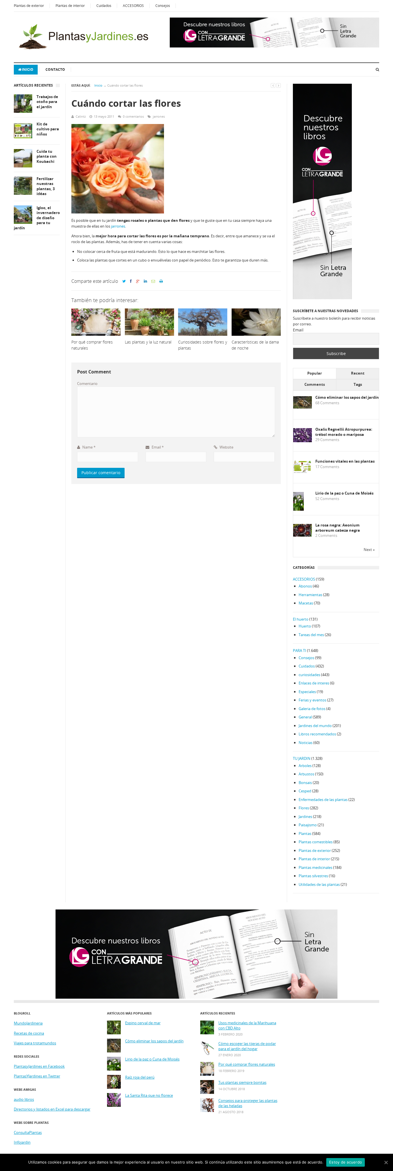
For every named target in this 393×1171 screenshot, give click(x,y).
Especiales (307, 691)
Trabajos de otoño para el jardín (47, 101)
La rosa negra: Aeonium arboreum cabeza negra (337, 528)
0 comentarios (133, 116)
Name (88, 447)
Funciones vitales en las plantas (345, 461)
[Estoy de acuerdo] (386, 1162)
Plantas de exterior (29, 5)
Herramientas (310, 594)
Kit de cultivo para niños (48, 129)
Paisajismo (308, 824)
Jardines (305, 816)
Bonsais (305, 782)
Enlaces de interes (314, 683)
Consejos (162, 5)
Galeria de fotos (312, 708)
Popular (314, 373)
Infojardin (22, 1142)
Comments (314, 384)
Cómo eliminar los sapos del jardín (347, 397)
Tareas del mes (311, 634)
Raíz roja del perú (139, 1077)
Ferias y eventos (312, 700)
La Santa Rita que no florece (149, 1095)
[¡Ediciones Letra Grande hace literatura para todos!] (274, 46)
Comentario (87, 383)
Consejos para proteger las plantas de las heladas (247, 1103)
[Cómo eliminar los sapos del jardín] (302, 407)
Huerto (305, 626)
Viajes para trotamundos (35, 1043)
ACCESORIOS (133, 5)
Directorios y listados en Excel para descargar (52, 1109)
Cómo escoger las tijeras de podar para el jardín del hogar (247, 1046)
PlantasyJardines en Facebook (39, 1066)
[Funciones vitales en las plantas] (302, 471)
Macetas (306, 603)
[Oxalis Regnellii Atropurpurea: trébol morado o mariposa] (302, 440)
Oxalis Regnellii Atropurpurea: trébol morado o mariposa (343, 432)
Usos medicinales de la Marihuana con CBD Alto (247, 1026)
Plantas (305, 833)
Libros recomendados (317, 734)
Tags (358, 384)
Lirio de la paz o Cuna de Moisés (344, 493)
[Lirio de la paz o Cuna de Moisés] (298, 509)
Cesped (305, 791)
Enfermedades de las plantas (323, 799)
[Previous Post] (273, 85)
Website (226, 447)
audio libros (24, 1099)
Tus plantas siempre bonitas (242, 1082)
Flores (304, 807)
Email (157, 447)
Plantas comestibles (316, 841)
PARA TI (299, 650)
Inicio (27, 69)
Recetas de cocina (29, 1033)
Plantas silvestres (313, 875)
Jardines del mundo (315, 725)
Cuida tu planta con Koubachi (47, 156)
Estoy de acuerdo (345, 1162)
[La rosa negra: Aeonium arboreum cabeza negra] (302, 535)
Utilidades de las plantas (319, 884)
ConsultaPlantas (28, 1132)
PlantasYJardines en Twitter (37, 1076)
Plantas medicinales (315, 867)
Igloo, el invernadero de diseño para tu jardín (37, 217)
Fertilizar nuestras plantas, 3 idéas (46, 186)
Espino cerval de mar (143, 1023)
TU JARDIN (301, 758)
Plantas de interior (70, 5)
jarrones (159, 116)
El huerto (300, 619)
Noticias (305, 742)
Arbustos (306, 774)
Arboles (305, 765)
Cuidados (103, 5)
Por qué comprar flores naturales (246, 1064)
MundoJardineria (28, 1023)
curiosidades (309, 674)
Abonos (305, 586)
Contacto (55, 69)
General (305, 717)
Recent (358, 373)
